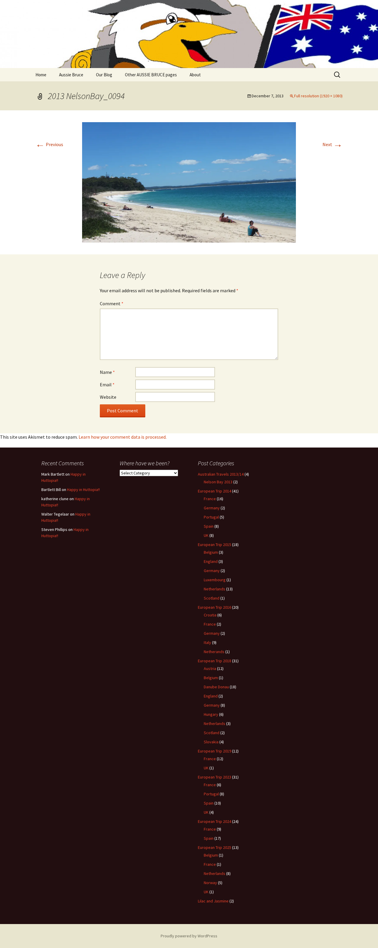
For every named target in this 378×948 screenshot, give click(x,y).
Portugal (211, 517)
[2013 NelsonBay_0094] (189, 182)
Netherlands (214, 589)
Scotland (211, 598)
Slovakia (211, 741)
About (195, 74)
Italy (207, 642)
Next (332, 144)
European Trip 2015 (214, 544)
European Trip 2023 (214, 777)
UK (206, 535)
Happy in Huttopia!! (83, 489)
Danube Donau (216, 686)
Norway (210, 882)
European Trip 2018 (214, 660)
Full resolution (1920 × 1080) (318, 95)
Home (40, 74)
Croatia (210, 615)
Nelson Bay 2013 (218, 482)
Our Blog (104, 74)
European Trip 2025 (214, 847)
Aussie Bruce (71, 74)
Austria (210, 668)
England (211, 561)
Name (107, 372)
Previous (49, 144)
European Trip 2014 (214, 491)
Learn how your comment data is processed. (123, 437)
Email (107, 384)
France (210, 498)
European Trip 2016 (214, 607)
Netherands (214, 651)
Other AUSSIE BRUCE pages (151, 74)
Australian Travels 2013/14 (221, 474)
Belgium (211, 552)
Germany (212, 508)
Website (108, 397)
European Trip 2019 (214, 751)
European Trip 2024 (214, 821)
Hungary (211, 714)
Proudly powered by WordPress (189, 936)
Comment (111, 303)
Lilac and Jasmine (213, 901)
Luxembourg (215, 579)
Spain (209, 526)
